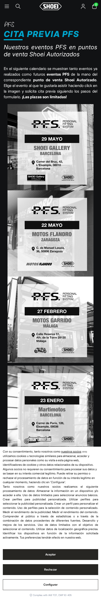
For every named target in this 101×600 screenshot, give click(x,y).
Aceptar (50, 554)
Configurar (50, 584)
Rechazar (50, 569)
